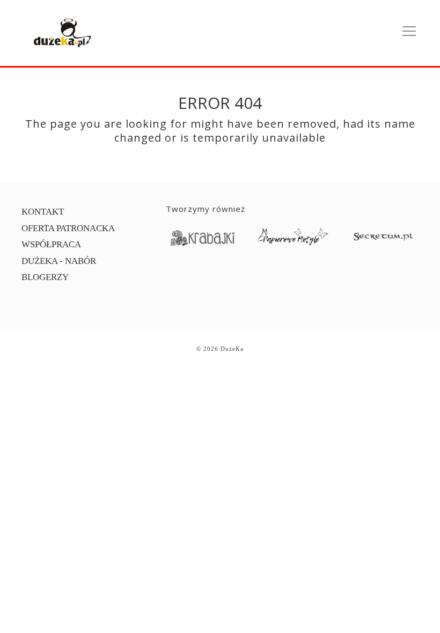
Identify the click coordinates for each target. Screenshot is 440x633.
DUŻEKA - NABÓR (58, 261)
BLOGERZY (45, 277)
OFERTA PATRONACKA (68, 228)
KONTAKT (42, 212)
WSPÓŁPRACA (51, 244)
